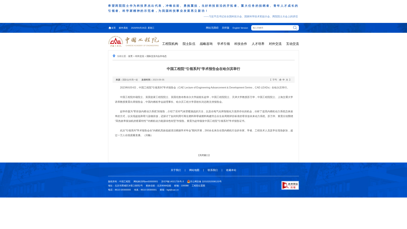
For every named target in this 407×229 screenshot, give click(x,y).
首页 (113, 28)
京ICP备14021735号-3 (172, 181)
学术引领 (223, 43)
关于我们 (176, 170)
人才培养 (258, 43)
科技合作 (240, 43)
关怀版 (225, 27)
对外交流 (275, 43)
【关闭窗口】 (204, 155)
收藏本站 (231, 170)
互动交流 (292, 43)
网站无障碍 (212, 27)
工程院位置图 (198, 185)
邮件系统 (123, 28)
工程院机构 (170, 43)
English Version (240, 28)
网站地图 (194, 170)
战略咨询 (206, 43)
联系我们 (213, 170)
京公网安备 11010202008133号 (206, 181)
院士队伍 (189, 43)
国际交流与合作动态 (157, 56)
